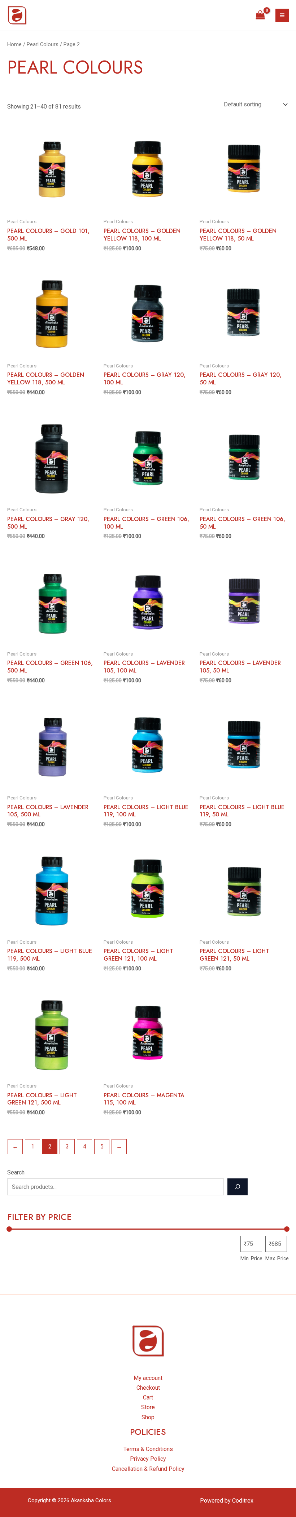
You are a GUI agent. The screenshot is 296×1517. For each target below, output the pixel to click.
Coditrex (242, 1500)
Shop (148, 1417)
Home (14, 44)
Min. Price (251, 1258)
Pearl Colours (42, 44)
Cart (148, 1397)
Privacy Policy (148, 1458)
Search (16, 1172)
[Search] (237, 1186)
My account (148, 1378)
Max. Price (277, 1258)
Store (148, 1407)
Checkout (148, 1387)
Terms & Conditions (148, 1449)
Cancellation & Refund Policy (148, 1468)
